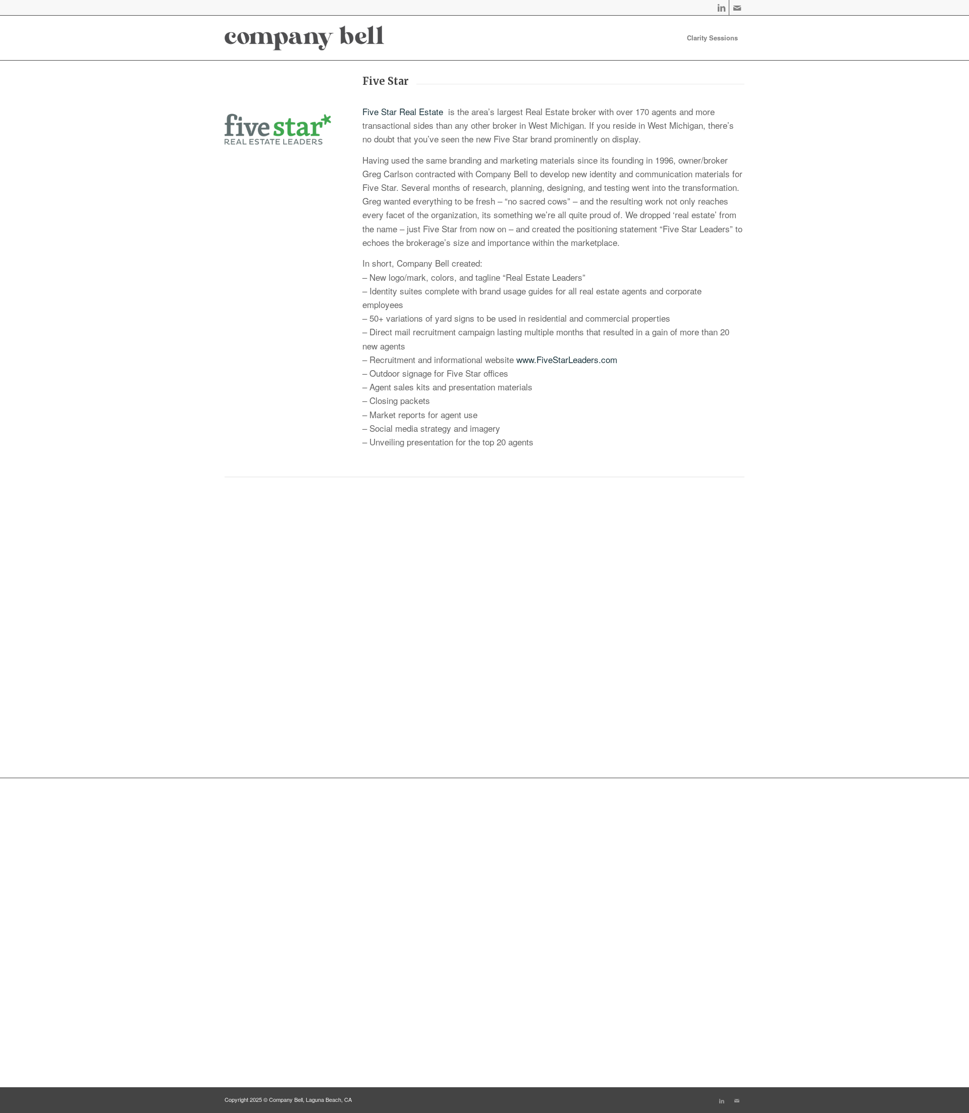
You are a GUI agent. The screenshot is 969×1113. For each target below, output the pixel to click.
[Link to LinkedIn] (721, 7)
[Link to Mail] (736, 7)
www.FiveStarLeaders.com (566, 359)
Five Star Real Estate (404, 111)
